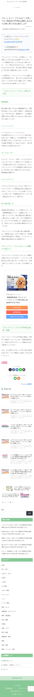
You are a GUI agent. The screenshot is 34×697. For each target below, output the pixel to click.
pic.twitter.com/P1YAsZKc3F (13, 42)
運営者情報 (9, 688)
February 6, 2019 (23, 49)
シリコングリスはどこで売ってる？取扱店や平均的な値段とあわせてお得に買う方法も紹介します (17, 526)
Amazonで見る (17, 307)
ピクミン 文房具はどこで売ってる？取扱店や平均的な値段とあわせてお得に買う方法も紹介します (16, 552)
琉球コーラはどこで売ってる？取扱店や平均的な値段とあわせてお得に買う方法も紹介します (17, 539)
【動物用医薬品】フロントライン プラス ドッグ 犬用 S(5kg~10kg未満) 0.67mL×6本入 (17, 300)
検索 (2, 509)
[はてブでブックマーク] (17, 369)
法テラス (5, 669)
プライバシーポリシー (25, 688)
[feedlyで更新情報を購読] (15, 378)
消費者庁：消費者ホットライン (12, 665)
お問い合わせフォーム (17, 691)
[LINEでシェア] (20, 369)
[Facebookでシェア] (13, 369)
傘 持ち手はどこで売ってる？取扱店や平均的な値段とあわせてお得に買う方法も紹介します (16, 533)
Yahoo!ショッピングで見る (17, 316)
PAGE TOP (18, 678)
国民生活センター (8, 660)
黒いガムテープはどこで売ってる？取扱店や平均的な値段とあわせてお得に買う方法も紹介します (17, 546)
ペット (5, 362)
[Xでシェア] (10, 369)
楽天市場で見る (17, 312)
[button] (23, 369)
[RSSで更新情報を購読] (18, 378)
